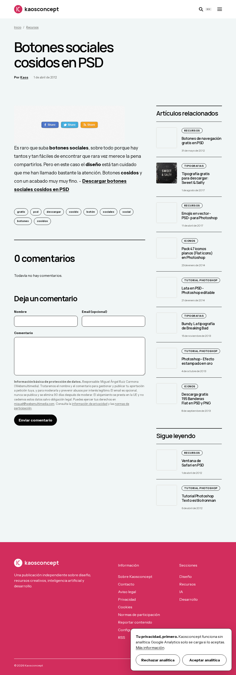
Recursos (32, 27)
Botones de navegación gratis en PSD (201, 140)
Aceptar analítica (204, 660)
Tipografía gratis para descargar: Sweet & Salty (195, 178)
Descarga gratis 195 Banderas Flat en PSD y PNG (196, 399)
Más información (150, 647)
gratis (21, 211)
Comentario (23, 333)
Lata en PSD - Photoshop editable (198, 290)
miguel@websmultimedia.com (34, 404)
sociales (108, 211)
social (126, 211)
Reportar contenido (135, 622)
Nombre (20, 312)
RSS (121, 637)
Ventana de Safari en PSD (193, 463)
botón (90, 211)
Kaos (24, 77)
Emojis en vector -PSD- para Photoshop (199, 215)
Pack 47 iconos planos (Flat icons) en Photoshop (197, 253)
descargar (54, 211)
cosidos (42, 221)
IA (181, 591)
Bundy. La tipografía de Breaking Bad (198, 326)
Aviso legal (127, 591)
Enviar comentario (35, 420)
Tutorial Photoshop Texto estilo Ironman (199, 498)
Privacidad (127, 599)
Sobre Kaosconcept (135, 576)
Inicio (17, 27)
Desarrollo (188, 599)
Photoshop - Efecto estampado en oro (198, 361)
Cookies (125, 607)
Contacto (126, 584)
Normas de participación (139, 614)
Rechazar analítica (157, 660)
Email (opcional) (94, 312)
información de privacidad (89, 404)
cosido (73, 211)
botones (23, 221)
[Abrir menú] (219, 9)
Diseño (185, 576)
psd (35, 211)
